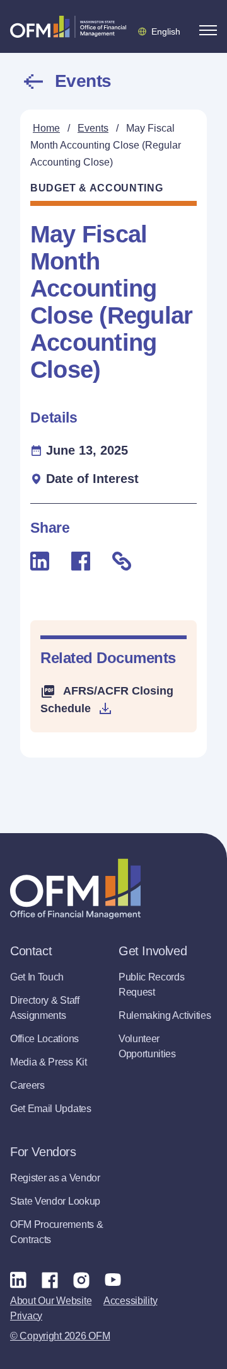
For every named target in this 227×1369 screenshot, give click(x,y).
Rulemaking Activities (165, 1015)
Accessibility (130, 1300)
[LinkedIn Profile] (18, 1279)
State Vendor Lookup (55, 1201)
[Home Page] (75, 888)
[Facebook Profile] (50, 1279)
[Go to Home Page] (68, 26)
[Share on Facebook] (80, 561)
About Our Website (50, 1300)
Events (83, 81)
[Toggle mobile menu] (208, 30)
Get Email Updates (50, 1108)
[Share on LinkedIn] (39, 561)
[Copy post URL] (121, 561)
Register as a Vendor (55, 1178)
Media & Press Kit (48, 1062)
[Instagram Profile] (81, 1279)
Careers (27, 1085)
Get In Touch (37, 977)
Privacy (26, 1315)
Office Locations (44, 1038)
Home (46, 128)
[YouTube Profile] (113, 1279)
